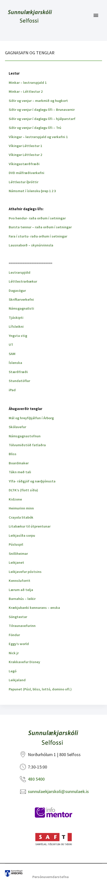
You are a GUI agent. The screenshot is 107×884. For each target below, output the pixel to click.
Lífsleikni (16, 326)
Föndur (14, 635)
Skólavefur (17, 427)
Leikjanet (16, 562)
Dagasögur (17, 290)
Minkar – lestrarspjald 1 (28, 82)
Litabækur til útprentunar (30, 526)
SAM (12, 354)
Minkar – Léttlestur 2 (26, 91)
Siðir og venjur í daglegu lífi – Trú (35, 127)
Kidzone (15, 499)
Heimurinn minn (21, 508)
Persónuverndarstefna (50, 877)
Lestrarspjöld (19, 272)
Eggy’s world (19, 644)
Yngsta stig (18, 335)
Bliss (12, 454)
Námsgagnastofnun (25, 436)
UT (11, 344)
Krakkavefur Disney (24, 662)
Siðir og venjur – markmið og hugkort (38, 100)
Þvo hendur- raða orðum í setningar (37, 218)
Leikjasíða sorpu (22, 535)
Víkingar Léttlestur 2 (25, 154)
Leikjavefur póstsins (25, 571)
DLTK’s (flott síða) (23, 490)
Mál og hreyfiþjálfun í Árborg (31, 418)
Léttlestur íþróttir (23, 182)
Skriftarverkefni (21, 299)
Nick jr (14, 653)
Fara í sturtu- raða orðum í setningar (38, 236)
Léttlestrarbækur (23, 281)
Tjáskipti (16, 317)
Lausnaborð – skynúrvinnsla (31, 245)
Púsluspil (16, 544)
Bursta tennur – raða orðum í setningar (40, 227)
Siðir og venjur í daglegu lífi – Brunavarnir (42, 109)
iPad (12, 390)
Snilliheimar (18, 553)
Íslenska (15, 362)
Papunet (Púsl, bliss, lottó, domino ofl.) (40, 689)
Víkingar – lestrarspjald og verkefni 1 (38, 137)
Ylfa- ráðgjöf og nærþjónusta (32, 481)
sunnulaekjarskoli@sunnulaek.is (58, 791)
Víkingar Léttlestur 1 (25, 146)
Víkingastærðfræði (24, 164)
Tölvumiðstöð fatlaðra (27, 445)
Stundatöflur (19, 381)
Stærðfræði (18, 372)
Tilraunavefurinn (22, 625)
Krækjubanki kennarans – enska (34, 607)
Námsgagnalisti (21, 308)
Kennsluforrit (19, 580)
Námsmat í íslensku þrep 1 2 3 (32, 191)
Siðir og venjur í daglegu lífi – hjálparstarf (42, 119)
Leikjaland (17, 680)
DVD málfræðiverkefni (26, 173)
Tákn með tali (20, 472)
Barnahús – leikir (22, 598)
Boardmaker (19, 463)
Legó (12, 671)
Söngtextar (18, 617)
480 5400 (36, 779)
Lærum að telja (21, 590)
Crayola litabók (21, 517)
